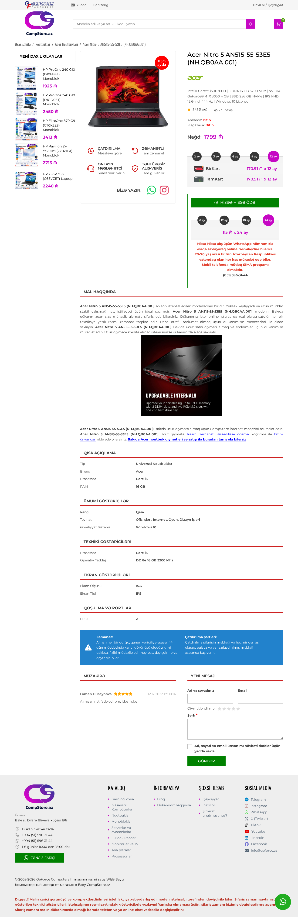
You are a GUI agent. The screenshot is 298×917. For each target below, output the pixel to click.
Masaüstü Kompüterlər (122, 807)
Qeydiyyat (211, 799)
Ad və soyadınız (200, 690)
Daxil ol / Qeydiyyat (268, 5)
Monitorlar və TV (125, 844)
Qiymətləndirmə (200, 708)
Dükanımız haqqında (174, 805)
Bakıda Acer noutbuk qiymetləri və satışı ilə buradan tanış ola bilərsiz (187, 439)
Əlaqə (81, 5)
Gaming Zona (123, 799)
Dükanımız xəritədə (38, 829)
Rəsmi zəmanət (200, 434)
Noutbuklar (121, 815)
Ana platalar (121, 850)
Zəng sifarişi (43, 858)
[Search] (250, 24)
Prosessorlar (122, 856)
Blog (161, 799)
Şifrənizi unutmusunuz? (215, 813)
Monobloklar (122, 821)
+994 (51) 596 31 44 (37, 835)
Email (242, 690)
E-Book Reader (124, 838)
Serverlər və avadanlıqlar (121, 830)
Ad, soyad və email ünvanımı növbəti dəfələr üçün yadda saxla (237, 748)
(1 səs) (203, 109)
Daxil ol (209, 805)
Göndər (206, 761)
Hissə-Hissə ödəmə (232, 434)
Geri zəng (100, 5)
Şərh (192, 715)
